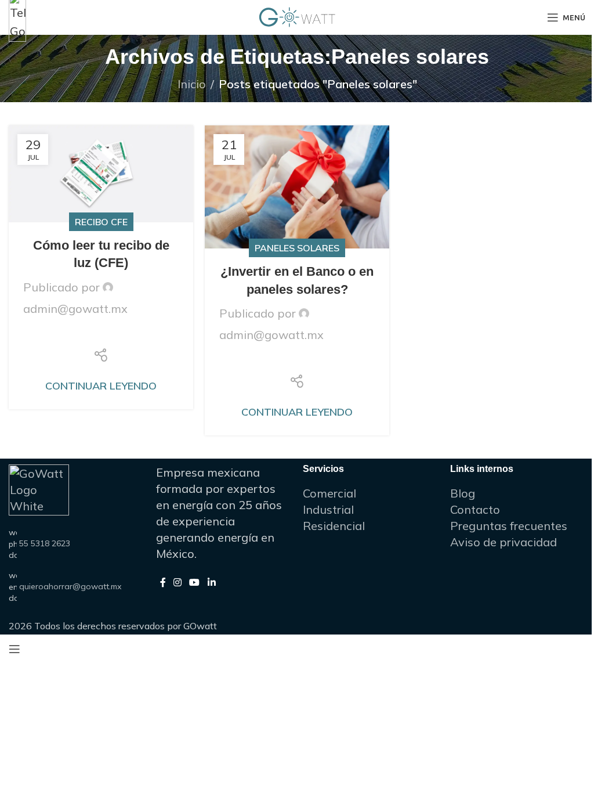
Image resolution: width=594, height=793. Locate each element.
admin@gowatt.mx (75, 308)
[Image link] (17, 16)
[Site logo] (297, 16)
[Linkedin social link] (101, 335)
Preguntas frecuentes (508, 525)
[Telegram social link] (129, 335)
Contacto (475, 509)
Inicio (192, 84)
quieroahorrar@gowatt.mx (70, 586)
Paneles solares (297, 248)
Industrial (328, 509)
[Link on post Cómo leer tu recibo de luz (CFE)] (101, 173)
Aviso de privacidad (503, 542)
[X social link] (86, 335)
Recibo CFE (101, 222)
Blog (462, 493)
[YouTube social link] (195, 582)
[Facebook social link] (72, 335)
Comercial (329, 493)
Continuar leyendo (101, 385)
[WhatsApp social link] (115, 335)
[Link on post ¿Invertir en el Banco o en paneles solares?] (297, 186)
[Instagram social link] (178, 582)
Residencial (334, 525)
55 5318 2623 (44, 543)
